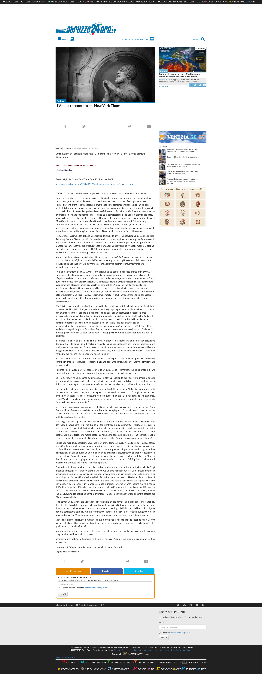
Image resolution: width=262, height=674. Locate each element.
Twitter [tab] (140, 571)
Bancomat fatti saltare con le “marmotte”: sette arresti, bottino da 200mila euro (182, 150)
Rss (104, 605)
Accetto (175, 632)
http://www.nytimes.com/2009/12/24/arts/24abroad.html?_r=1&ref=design (94, 184)
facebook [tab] (107, 571)
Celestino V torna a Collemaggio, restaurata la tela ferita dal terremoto (183, 165)
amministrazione (66, 605)
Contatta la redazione (88, 605)
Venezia (178, 137)
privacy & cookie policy (65, 657)
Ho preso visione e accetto (83, 588)
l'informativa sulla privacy (96, 588)
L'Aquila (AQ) (68, 148)
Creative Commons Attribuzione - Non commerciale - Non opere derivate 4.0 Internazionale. (152, 650)
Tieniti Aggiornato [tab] (73, 571)
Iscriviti (62, 594)
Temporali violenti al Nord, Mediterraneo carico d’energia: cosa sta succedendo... (179, 75)
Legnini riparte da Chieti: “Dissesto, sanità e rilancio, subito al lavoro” (183, 173)
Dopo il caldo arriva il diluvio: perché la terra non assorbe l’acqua (183, 158)
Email (161, 622)
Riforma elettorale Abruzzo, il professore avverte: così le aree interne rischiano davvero (182, 181)
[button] (172, 605)
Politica (61, 101)
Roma (162, 80)
